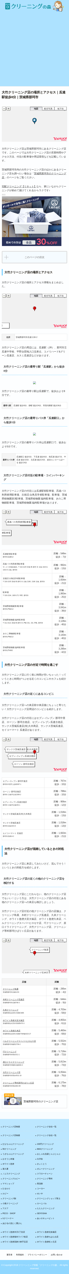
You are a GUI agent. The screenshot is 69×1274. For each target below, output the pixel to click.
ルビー (5, 1193)
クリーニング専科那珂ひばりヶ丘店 (18, 1083)
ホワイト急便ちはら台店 (47, 1237)
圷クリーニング (9, 1052)
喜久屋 (5, 1169)
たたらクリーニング (45, 1208)
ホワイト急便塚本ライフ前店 (15, 1237)
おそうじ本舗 (8, 1159)
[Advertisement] (34, 49)
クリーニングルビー (11, 1179)
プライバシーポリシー (37, 1255)
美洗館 (40, 1183)
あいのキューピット (45, 1218)
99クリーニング (9, 1149)
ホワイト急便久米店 (11, 1031)
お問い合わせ (56, 1255)
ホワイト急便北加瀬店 (46, 1232)
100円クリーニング (45, 1144)
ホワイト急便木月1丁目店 (13, 1232)
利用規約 (20, 1255)
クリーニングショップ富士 (48, 1198)
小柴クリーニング (10, 1203)
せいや (40, 1193)
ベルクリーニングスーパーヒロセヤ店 (19, 1041)
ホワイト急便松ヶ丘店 (46, 1242)
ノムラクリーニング (11, 1174)
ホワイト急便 (8, 1164)
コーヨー (41, 1188)
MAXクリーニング (45, 1149)
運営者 (9, 1255)
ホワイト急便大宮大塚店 (13, 1020)
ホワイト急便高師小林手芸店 (15, 1242)
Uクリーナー (8, 1218)
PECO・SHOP (8, 1213)
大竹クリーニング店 (11, 1072)
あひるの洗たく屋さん (12, 1223)
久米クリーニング (10, 1010)
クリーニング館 (9, 1198)
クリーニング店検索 (11, 1127)
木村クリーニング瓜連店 (13, 999)
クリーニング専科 (45, 1179)
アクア (5, 1208)
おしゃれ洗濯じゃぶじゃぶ (48, 1154)
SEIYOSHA (42, 1213)
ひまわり (6, 1188)
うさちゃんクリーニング (13, 1154)
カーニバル (42, 1203)
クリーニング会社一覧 (46, 1127)
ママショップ (8, 1183)
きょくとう (42, 1164)
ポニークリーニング (45, 1169)
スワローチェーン (45, 1174)
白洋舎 (40, 1159)
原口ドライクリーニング (13, 1062)
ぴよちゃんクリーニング (13, 1144)
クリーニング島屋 (10, 989)
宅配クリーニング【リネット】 (19, 186)
